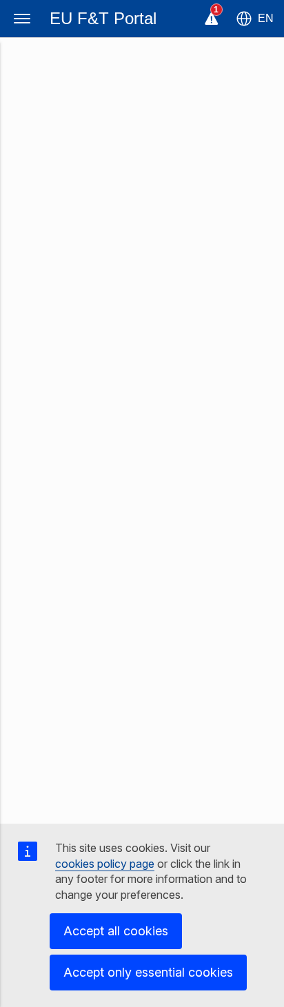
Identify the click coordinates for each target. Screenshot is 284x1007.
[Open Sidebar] (22, 18)
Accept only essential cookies (148, 972)
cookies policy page (104, 864)
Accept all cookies (115, 931)
